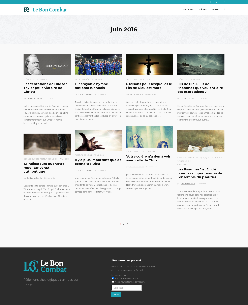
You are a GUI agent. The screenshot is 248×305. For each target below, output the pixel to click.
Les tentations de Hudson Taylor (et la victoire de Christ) (46, 88)
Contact (216, 2)
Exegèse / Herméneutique (190, 158)
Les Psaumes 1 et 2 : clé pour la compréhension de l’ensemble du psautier (199, 173)
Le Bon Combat (187, 98)
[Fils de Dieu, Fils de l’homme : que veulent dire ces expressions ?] (200, 64)
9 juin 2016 (181, 164)
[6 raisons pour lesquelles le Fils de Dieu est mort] (149, 64)
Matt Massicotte (136, 94)
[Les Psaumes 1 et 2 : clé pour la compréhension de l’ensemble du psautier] (200, 141)
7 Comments (100, 94)
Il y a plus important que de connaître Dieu (98, 162)
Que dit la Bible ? (188, 183)
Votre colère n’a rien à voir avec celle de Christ (148, 158)
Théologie (29, 79)
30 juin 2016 (42, 79)
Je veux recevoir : (119, 275)
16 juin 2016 (195, 79)
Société (86, 79)
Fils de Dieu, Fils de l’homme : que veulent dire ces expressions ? (200, 88)
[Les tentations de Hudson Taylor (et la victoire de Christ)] (47, 64)
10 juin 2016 (99, 155)
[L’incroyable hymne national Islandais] (98, 64)
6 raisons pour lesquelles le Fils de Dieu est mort (149, 86)
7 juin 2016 (64, 159)
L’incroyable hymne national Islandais (91, 86)
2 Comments (100, 170)
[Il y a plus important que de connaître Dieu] (98, 140)
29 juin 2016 (97, 79)
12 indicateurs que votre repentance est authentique (44, 167)
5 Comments (151, 167)
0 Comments (150, 94)
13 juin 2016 (150, 151)
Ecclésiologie (31, 159)
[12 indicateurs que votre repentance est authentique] (47, 144)
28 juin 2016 (145, 79)
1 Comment (49, 98)
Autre (78, 79)
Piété (129, 151)
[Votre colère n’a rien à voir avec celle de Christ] (149, 137)
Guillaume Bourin (34, 98)
